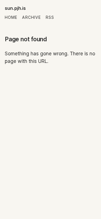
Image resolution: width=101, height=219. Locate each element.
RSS (50, 17)
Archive (31, 17)
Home (11, 17)
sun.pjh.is (15, 8)
